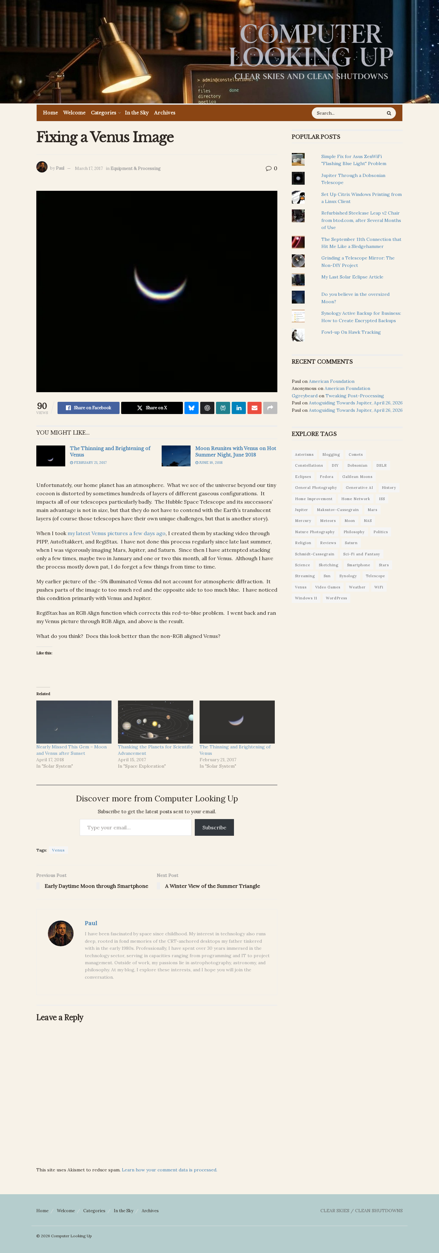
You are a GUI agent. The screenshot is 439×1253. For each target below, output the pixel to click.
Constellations (309, 465)
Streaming (305, 576)
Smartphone (358, 565)
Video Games (327, 587)
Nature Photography (315, 532)
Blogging (331, 454)
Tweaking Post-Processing (355, 396)
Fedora (327, 476)
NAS (368, 520)
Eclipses (303, 476)
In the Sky (137, 113)
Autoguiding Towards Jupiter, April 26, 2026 (356, 403)
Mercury (303, 520)
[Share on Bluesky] (191, 408)
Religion (303, 543)
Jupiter (301, 509)
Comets (356, 454)
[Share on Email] (254, 408)
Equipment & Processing (136, 168)
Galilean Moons (357, 476)
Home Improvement (314, 499)
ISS (382, 499)
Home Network (355, 499)
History (389, 487)
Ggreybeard (305, 396)
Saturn (351, 543)
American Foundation (331, 381)
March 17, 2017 (89, 168)
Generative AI (359, 487)
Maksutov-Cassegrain (338, 509)
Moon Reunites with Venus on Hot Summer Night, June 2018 (235, 452)
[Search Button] (390, 113)
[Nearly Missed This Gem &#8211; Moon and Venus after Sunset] (74, 722)
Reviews (328, 543)
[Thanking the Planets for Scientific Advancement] (155, 722)
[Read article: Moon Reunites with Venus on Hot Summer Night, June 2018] (176, 456)
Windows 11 (306, 598)
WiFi (378, 587)
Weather (357, 587)
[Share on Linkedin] (239, 408)
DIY (335, 465)
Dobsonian (357, 465)
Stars (384, 565)
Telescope (375, 576)
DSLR (381, 465)
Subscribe (214, 827)
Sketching (328, 565)
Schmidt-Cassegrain (315, 554)
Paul (60, 168)
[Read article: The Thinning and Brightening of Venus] (50, 456)
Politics (380, 532)
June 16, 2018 (210, 462)
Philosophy (354, 532)
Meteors (328, 520)
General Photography (316, 487)
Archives (164, 113)
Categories (103, 113)
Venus (58, 850)
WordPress (336, 598)
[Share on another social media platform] (270, 408)
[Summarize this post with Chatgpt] (207, 408)
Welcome (74, 113)
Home (50, 113)
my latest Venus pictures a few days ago (116, 533)
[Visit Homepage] (311, 51)
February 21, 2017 (90, 462)
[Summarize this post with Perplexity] (223, 408)
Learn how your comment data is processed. (169, 1170)
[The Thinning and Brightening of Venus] (237, 722)
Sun (327, 576)
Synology (348, 576)
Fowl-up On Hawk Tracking (351, 332)
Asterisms (304, 454)
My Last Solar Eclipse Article (352, 277)
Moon (350, 520)
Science (302, 565)
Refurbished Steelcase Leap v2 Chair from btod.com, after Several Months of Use (361, 220)
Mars (372, 509)
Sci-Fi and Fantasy (361, 554)
